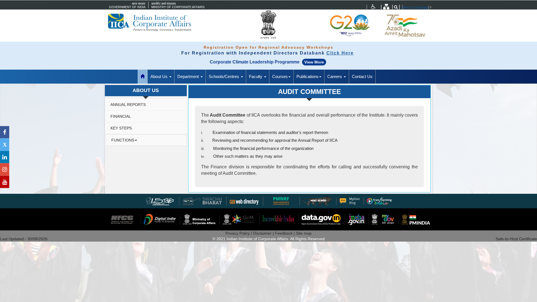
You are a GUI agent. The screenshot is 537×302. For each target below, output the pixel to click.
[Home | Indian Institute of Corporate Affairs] (159, 22)
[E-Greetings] (244, 201)
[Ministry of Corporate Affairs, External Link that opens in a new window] (373, 7)
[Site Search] (396, 7)
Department (188, 76)
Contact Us (362, 76)
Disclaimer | (264, 233)
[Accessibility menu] (373, 7)
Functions (122, 140)
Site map (304, 233)
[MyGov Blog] (349, 201)
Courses (280, 76)
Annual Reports (128, 104)
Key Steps (121, 128)
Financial (120, 116)
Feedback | (285, 233)
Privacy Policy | (239, 233)
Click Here (340, 53)
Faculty (256, 76)
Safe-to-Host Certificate (516, 239)
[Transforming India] (379, 201)
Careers (335, 76)
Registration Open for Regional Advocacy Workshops (268, 47)
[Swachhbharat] (160, 201)
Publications (307, 76)
